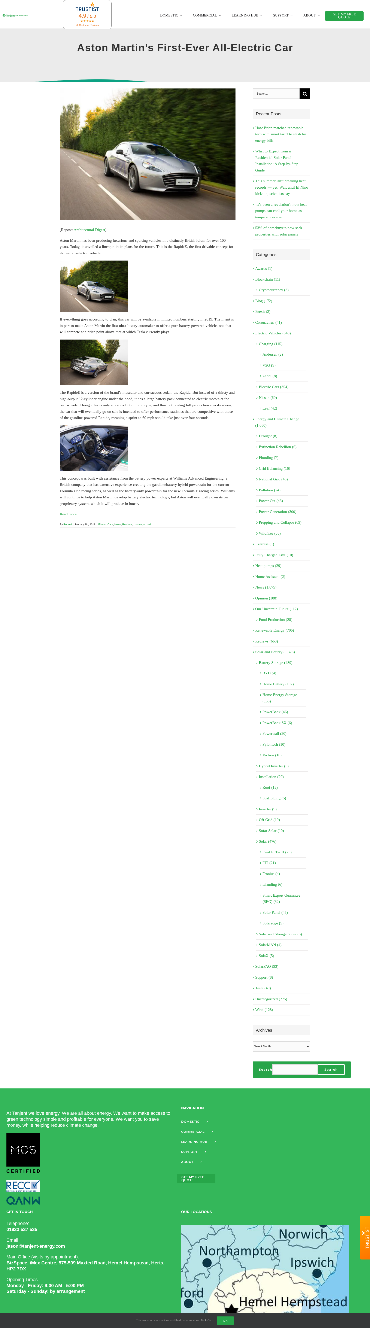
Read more (68, 514)
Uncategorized (142, 524)
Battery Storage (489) (275, 662)
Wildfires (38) (270, 533)
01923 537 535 (21, 1229)
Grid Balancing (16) (274, 468)
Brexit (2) (262, 311)
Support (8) (264, 977)
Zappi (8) (270, 376)
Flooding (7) (268, 457)
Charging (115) (270, 344)
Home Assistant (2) (270, 576)
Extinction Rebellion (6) (278, 447)
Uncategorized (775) (271, 999)
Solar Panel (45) (275, 912)
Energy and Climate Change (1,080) (277, 422)
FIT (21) (269, 863)
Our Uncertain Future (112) (276, 609)
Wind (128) (264, 1010)
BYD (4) (269, 673)
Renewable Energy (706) (274, 630)
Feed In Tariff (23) (277, 852)
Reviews (127, 524)
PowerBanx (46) (275, 712)
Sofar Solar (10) (271, 831)
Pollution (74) (269, 490)
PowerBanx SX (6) (277, 723)
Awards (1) (263, 268)
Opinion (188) (266, 598)
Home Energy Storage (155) (280, 698)
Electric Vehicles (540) (273, 333)
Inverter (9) (268, 809)
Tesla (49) (263, 988)
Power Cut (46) (271, 501)
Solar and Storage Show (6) (280, 934)
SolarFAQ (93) (266, 966)
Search (265, 1069)
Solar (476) (267, 841)
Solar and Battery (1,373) (275, 652)
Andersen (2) (273, 354)
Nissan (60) (268, 397)
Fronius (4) (271, 874)
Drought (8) (268, 436)
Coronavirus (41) (268, 322)
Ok (225, 1320)
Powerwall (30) (274, 733)
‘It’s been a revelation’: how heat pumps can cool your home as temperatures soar (281, 210)
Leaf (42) (270, 408)
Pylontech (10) (274, 744)
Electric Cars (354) (273, 387)
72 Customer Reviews (87, 25)
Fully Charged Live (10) (274, 555)
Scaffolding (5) (274, 798)
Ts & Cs (206, 1320)
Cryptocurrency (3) (274, 290)
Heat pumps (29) (268, 565)
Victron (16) (272, 755)
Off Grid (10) (269, 820)
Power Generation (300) (277, 512)
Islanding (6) (272, 884)
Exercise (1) (264, 544)
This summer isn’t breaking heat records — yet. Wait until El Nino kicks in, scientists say (281, 187)
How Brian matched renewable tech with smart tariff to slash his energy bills (280, 134)
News (117, 524)
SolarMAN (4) (270, 945)
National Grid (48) (273, 479)
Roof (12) (270, 787)
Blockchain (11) (267, 279)
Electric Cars (105, 524)
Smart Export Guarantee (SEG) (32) (281, 898)
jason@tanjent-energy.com (35, 1246)
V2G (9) (269, 365)
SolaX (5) (266, 956)
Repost (67, 524)
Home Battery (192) (278, 684)
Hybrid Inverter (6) (274, 766)
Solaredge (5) (273, 923)
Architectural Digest (89, 230)
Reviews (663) (266, 641)
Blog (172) (263, 301)
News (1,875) (265, 587)
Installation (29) (271, 777)
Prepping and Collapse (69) (280, 522)
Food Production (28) (275, 619)
